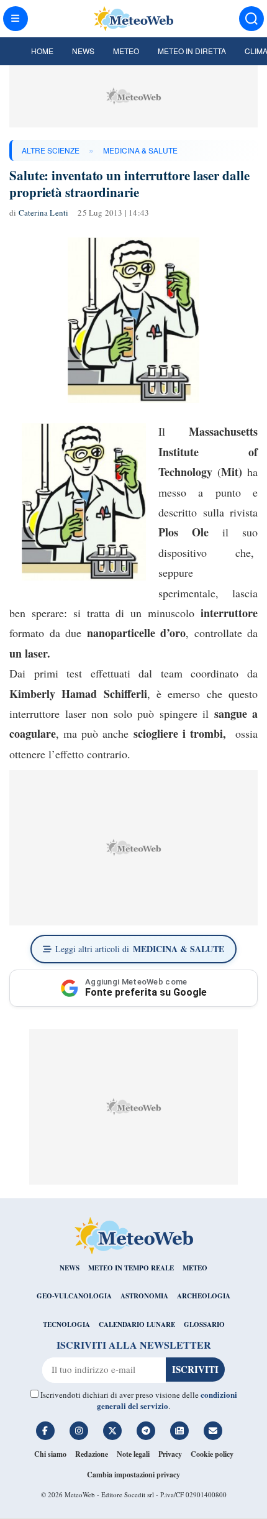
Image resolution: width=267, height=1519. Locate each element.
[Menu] (15, 18)
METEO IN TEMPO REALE (131, 1268)
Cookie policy (212, 1454)
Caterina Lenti (44, 212)
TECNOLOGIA (66, 1324)
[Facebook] (45, 1430)
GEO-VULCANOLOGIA (74, 1296)
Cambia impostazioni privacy (133, 1474)
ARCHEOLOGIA (203, 1296)
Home (42, 50)
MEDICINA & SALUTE (140, 150)
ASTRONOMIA (144, 1296)
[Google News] (179, 1430)
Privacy (170, 1454)
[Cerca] (251, 18)
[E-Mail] (213, 1430)
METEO (195, 1268)
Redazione (91, 1454)
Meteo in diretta (192, 50)
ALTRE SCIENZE (50, 150)
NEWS (69, 1268)
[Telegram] (146, 1430)
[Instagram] (79, 1430)
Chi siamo (50, 1454)
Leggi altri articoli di (139, 948)
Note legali (133, 1454)
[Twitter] (112, 1430)
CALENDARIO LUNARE (137, 1324)
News (83, 50)
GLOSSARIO (204, 1324)
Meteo (126, 50)
